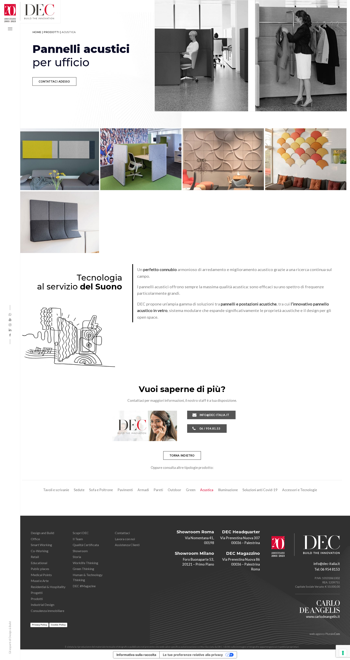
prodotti (51, 32)
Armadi (143, 490)
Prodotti (37, 599)
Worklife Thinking (85, 563)
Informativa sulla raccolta (136, 655)
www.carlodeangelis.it (323, 616)
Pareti (158, 490)
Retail (35, 557)
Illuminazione (228, 490)
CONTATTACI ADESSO (54, 81)
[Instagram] (10, 325)
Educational (39, 563)
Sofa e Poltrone (101, 490)
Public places (40, 569)
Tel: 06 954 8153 (327, 569)
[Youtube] (10, 319)
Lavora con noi (125, 539)
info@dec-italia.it (214, 415)
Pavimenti (125, 490)
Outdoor (174, 490)
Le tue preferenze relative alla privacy (193, 655)
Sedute (79, 490)
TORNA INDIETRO (182, 455)
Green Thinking (83, 569)
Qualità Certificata (86, 545)
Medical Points (41, 575)
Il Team (78, 539)
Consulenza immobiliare (47, 611)
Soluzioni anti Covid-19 (259, 490)
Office (35, 539)
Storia (77, 557)
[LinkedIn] (10, 330)
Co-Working (39, 551)
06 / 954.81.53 (210, 428)
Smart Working (41, 545)
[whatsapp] (10, 314)
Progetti (37, 593)
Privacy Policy (39, 624)
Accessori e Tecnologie (299, 490)
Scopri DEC (81, 533)
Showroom (80, 551)
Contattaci (122, 533)
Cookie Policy (58, 624)
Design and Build (42, 533)
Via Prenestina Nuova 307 (240, 538)
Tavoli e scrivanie (56, 490)
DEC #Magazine (84, 586)
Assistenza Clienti (127, 545)
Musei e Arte (40, 581)
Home (36, 32)
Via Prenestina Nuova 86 (241, 559)
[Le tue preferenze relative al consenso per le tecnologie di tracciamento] (343, 653)
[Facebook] (10, 335)
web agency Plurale (324, 633)
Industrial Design (42, 604)
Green (190, 490)
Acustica (206, 490)
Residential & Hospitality (48, 587)
